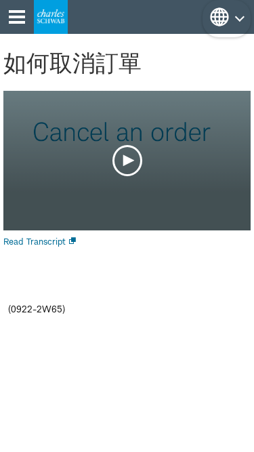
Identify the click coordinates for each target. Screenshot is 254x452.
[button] (227, 18)
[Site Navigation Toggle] (17, 17)
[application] (127, 160)
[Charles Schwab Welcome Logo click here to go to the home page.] (51, 17)
